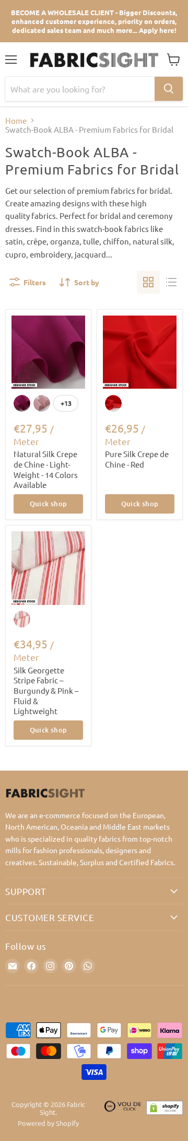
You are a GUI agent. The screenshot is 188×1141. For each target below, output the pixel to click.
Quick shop (48, 503)
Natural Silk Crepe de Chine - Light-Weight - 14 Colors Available (46, 469)
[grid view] (148, 282)
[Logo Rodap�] (122, 1114)
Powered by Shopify (48, 1123)
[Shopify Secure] (164, 1114)
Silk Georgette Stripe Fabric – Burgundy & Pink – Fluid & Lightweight (46, 690)
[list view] (171, 282)
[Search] (169, 89)
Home (16, 120)
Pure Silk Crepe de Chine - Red (137, 459)
